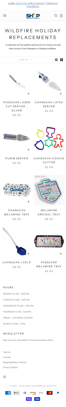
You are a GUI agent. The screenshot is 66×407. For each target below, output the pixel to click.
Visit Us (6, 352)
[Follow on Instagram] (4, 376)
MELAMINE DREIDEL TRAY (49, 212)
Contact (7, 357)
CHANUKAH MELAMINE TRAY (17, 212)
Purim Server (16, 158)
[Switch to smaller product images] (61, 60)
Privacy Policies (10, 367)
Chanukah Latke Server (49, 104)
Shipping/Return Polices (14, 362)
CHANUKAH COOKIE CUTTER (49, 160)
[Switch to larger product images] (56, 60)
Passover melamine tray (49, 264)
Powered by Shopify (44, 386)
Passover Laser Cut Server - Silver (16, 106)
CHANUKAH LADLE (17, 262)
